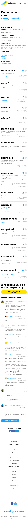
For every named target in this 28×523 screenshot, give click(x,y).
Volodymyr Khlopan (22, 100)
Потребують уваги (14, 444)
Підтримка (14, 480)
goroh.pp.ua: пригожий (8, 195)
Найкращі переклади (14, 447)
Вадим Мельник (23, 75)
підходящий (4, 58)
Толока (14, 452)
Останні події (14, 450)
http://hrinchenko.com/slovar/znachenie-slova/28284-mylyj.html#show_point (7, 85)
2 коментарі (4, 76)
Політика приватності (14, 490)
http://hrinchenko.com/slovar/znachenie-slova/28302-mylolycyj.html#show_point (7, 73)
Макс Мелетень (11, 343)
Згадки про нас (14, 485)
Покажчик (14, 441)
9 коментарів (4, 111)
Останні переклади (14, 460)
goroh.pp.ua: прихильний (8, 274)
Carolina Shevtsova (10, 325)
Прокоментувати (5, 135)
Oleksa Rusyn (10, 334)
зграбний (3, 53)
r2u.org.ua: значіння (16, 371)
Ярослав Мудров (22, 211)
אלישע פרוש (10, 316)
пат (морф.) (4, 56)
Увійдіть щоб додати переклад (14, 292)
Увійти (10, 420)
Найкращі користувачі (14, 466)
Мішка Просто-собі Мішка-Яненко (19, 184)
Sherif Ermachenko (6, 63)
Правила (14, 474)
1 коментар (4, 90)
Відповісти (8, 303)
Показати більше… (6, 208)
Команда (14, 477)
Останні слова (14, 457)
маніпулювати (14, 511)
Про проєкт (14, 471)
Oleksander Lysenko (22, 110)
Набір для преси (14, 488)
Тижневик (14, 463)
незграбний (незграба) (7, 55)
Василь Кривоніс (22, 221)
